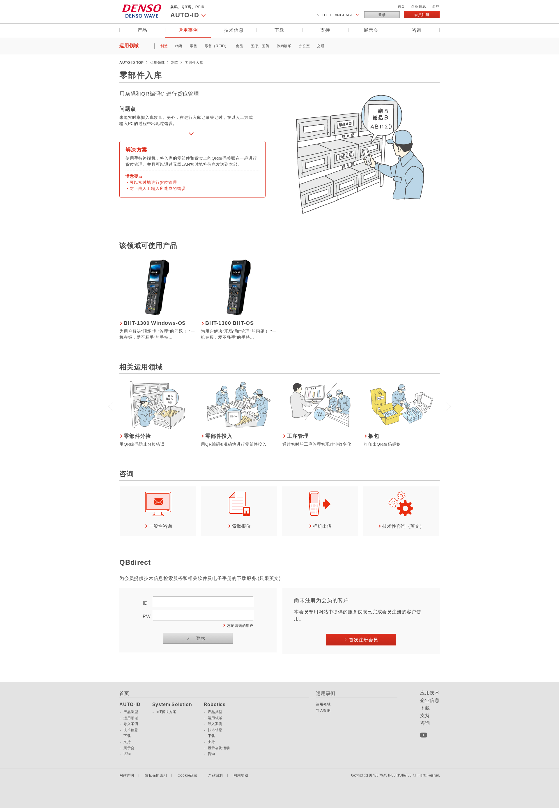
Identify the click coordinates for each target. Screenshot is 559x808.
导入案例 (130, 724)
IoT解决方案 (166, 712)
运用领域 (129, 45)
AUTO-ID (130, 704)
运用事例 (188, 30)
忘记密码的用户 (240, 626)
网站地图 (240, 775)
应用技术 (430, 693)
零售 (193, 46)
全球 (436, 6)
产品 (142, 30)
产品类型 (130, 712)
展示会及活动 (219, 748)
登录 (382, 15)
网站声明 (126, 775)
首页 (401, 6)
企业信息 (418, 6)
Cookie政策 (188, 775)
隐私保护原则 (156, 775)
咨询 (417, 30)
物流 (179, 46)
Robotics (215, 704)
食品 (239, 46)
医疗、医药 (260, 46)
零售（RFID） (217, 46)
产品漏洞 (215, 775)
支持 (325, 30)
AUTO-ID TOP (131, 63)
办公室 (304, 46)
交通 (321, 46)
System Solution (172, 704)
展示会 (371, 30)
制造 (164, 46)
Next (448, 406)
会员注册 (421, 15)
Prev (110, 406)
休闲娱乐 (284, 46)
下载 (279, 30)
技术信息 (233, 30)
